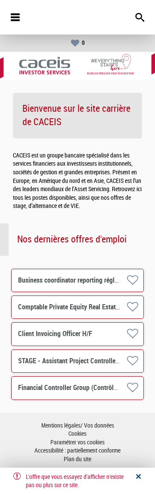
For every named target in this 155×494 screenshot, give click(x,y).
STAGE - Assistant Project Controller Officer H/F (83, 361)
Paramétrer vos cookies (77, 442)
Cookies (77, 433)
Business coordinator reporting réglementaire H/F (85, 280)
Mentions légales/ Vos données (77, 425)
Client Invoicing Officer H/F (55, 334)
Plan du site (77, 459)
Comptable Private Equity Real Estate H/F (74, 307)
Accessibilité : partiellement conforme (77, 450)
